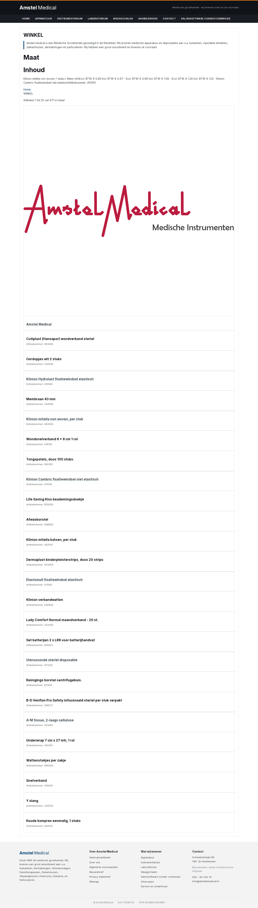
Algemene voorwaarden (103, 867)
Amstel (37, 7)
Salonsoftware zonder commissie (206, 18)
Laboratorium (98, 18)
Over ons (94, 862)
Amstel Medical (39, 324)
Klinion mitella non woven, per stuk (54, 419)
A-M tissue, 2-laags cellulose (50, 720)
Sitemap (94, 881)
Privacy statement (99, 876)
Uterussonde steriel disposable (51, 660)
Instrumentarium (70, 18)
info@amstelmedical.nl (205, 881)
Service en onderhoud (154, 886)
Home (26, 18)
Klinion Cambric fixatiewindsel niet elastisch (62, 479)
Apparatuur (43, 18)
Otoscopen (147, 881)
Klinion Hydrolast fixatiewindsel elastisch (60, 379)
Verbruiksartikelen (100, 857)
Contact (169, 18)
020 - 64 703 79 (202, 877)
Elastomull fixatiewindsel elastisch (54, 580)
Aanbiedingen (148, 18)
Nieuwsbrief (96, 871)
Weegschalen (123, 18)
